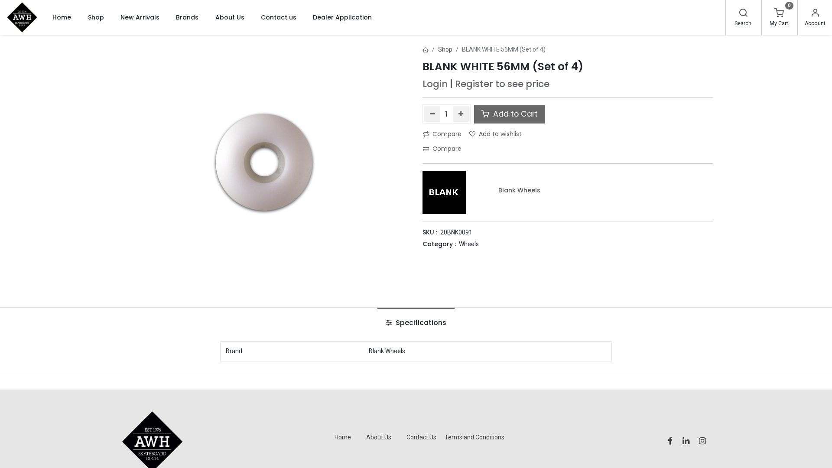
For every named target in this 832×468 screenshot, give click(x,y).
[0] (779, 13)
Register (474, 84)
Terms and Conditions (474, 437)
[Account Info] (815, 13)
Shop (445, 49)
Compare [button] (447, 134)
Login (435, 84)
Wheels (469, 243)
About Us (378, 437)
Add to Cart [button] (514, 114)
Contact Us (421, 437)
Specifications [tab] (420, 323)
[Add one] (461, 114)
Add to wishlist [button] (500, 134)
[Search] (743, 13)
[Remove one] (432, 114)
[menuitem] (61, 17)
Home (343, 437)
